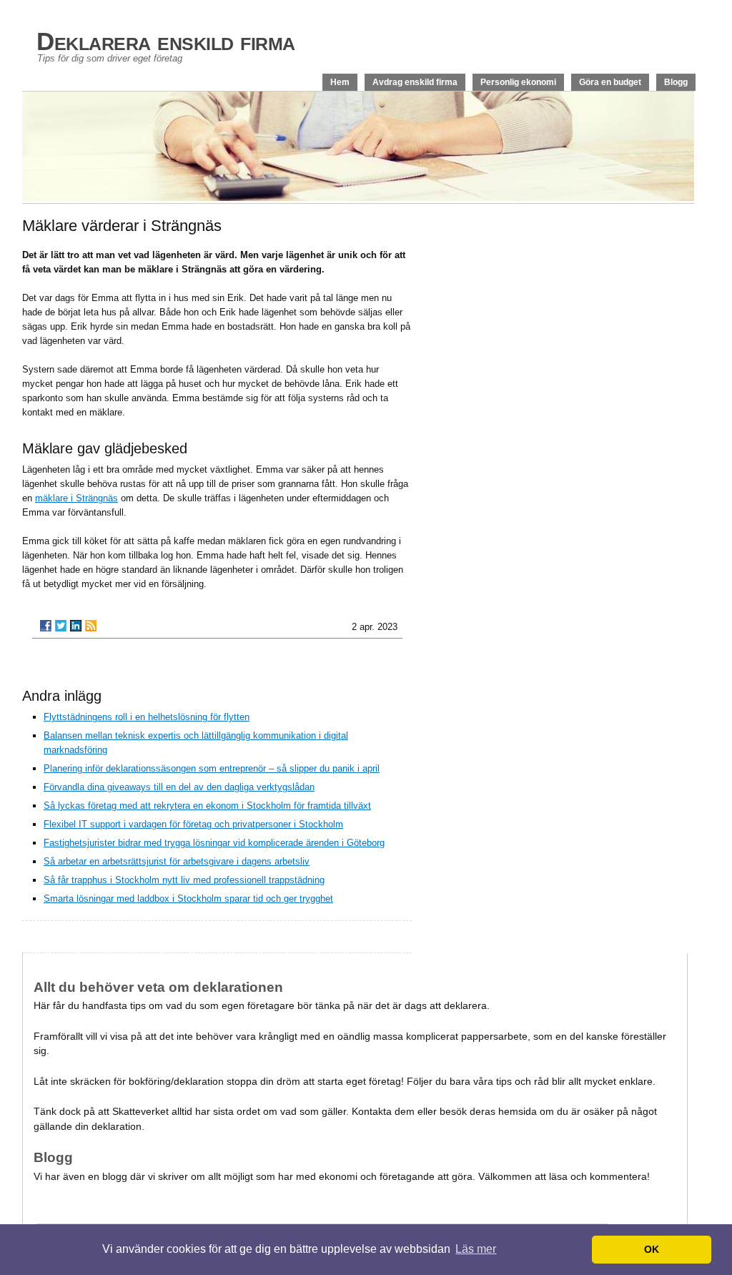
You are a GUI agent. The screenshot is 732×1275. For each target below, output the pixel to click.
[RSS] (91, 625)
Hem (340, 82)
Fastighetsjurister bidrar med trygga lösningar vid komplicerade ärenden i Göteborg (214, 842)
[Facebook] (45, 625)
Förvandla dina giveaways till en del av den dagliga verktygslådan (179, 787)
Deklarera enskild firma (165, 41)
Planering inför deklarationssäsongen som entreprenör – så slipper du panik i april (212, 768)
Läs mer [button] (475, 1249)
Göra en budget (610, 82)
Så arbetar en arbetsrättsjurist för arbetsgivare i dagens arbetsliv (177, 861)
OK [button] (651, 1249)
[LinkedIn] (75, 625)
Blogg (676, 82)
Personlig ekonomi (518, 82)
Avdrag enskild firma (415, 82)
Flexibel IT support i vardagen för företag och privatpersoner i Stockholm (193, 824)
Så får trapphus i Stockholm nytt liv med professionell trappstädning (184, 880)
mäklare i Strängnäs (76, 498)
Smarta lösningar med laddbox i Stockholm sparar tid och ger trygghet (188, 898)
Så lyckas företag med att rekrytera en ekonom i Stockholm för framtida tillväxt (207, 805)
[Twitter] (60, 625)
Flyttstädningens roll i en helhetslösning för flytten (146, 717)
